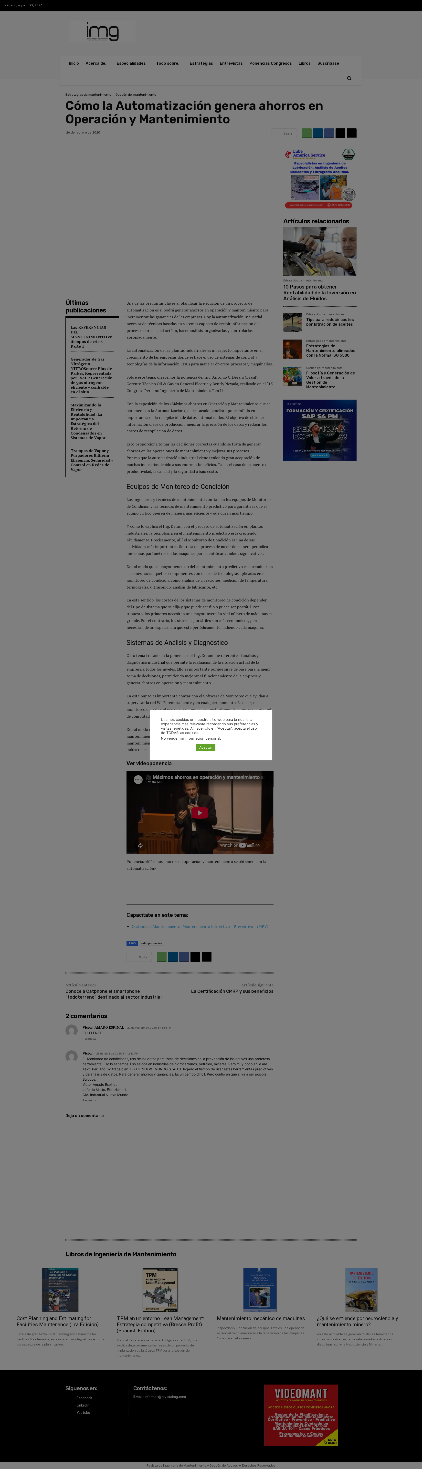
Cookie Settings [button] (177, 747)
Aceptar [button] (205, 747)
